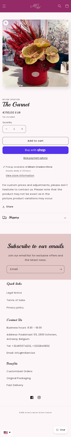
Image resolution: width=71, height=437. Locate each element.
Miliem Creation (31, 413)
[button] (4, 6)
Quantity (7, 122)
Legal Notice (14, 292)
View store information (20, 175)
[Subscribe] (60, 269)
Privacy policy (15, 307)
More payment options (35, 158)
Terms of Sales (16, 300)
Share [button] (9, 206)
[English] (7, 432)
